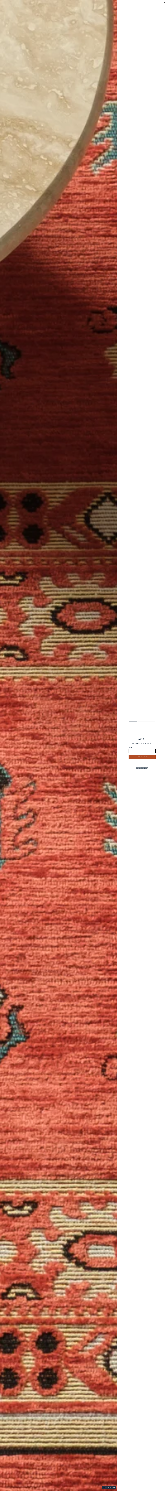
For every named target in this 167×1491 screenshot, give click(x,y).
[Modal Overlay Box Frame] (83, 745)
